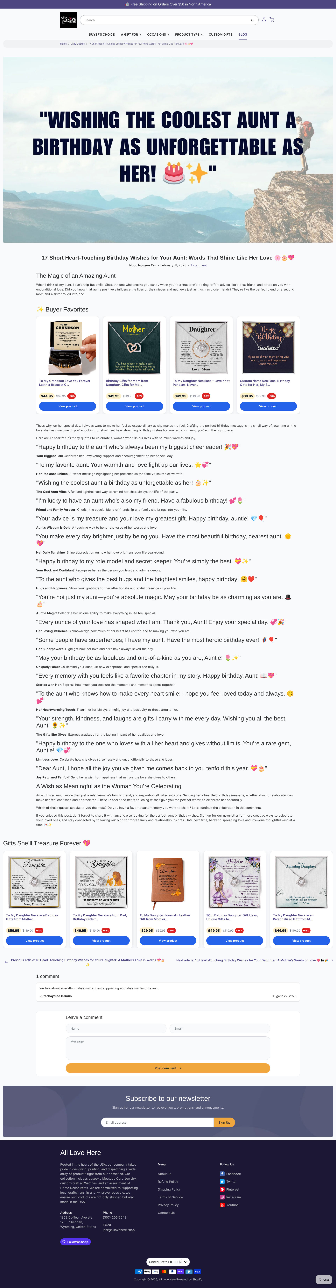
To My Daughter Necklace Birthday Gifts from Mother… (32, 917)
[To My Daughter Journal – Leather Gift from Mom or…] (168, 882)
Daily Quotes (78, 43)
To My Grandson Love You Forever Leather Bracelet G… (64, 383)
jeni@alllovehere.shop (119, 1230)
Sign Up (224, 1122)
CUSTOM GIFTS (220, 34)
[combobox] (163, 20)
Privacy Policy (168, 1205)
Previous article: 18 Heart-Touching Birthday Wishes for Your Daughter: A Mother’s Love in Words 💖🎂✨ (88, 962)
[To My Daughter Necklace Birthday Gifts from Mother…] (34, 882)
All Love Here (80, 1152)
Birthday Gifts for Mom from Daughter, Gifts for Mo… (127, 383)
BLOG (243, 34)
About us (164, 1174)
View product (68, 406)
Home (63, 43)
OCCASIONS (156, 34)
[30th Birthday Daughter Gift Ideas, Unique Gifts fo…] (234, 882)
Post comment (165, 1068)
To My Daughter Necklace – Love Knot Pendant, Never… (201, 383)
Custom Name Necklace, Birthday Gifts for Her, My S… (265, 383)
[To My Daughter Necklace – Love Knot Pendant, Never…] (201, 347)
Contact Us (166, 1213)
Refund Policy (168, 1182)
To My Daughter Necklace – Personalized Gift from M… (293, 917)
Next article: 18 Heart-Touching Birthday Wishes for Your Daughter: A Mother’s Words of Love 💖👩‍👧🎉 (252, 960)
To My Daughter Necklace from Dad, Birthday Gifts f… (100, 917)
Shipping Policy (169, 1189)
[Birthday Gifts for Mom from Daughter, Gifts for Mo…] (134, 347)
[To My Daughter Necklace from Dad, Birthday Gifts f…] (101, 882)
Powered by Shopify (189, 1279)
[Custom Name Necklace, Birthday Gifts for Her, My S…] (268, 347)
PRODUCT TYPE (187, 34)
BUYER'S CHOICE (102, 34)
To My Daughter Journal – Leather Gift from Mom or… (165, 917)
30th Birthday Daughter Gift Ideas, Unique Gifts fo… (232, 917)
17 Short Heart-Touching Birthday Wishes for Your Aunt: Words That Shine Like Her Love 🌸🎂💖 (140, 43)
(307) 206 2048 (114, 1217)
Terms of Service (170, 1197)
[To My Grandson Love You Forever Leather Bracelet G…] (67, 347)
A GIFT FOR (129, 34)
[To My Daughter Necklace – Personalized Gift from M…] (301, 882)
